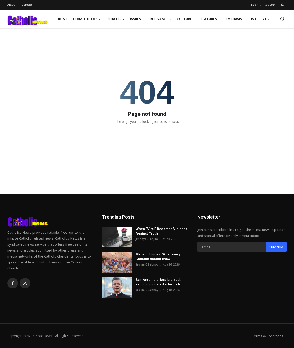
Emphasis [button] (234, 19)
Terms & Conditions (267, 336)
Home (63, 19)
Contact (27, 5)
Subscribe (276, 247)
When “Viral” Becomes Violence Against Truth (162, 231)
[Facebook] (12, 283)
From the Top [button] (85, 19)
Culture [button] (184, 19)
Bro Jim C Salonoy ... (148, 264)
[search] (282, 19)
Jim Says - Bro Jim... (148, 239)
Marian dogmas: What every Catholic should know (158, 256)
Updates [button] (113, 19)
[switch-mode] (283, 4)
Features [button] (209, 19)
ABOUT (12, 5)
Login (254, 5)
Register (269, 5)
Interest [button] (258, 19)
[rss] (25, 283)
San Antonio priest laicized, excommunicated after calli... (159, 282)
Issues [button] (135, 19)
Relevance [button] (159, 19)
